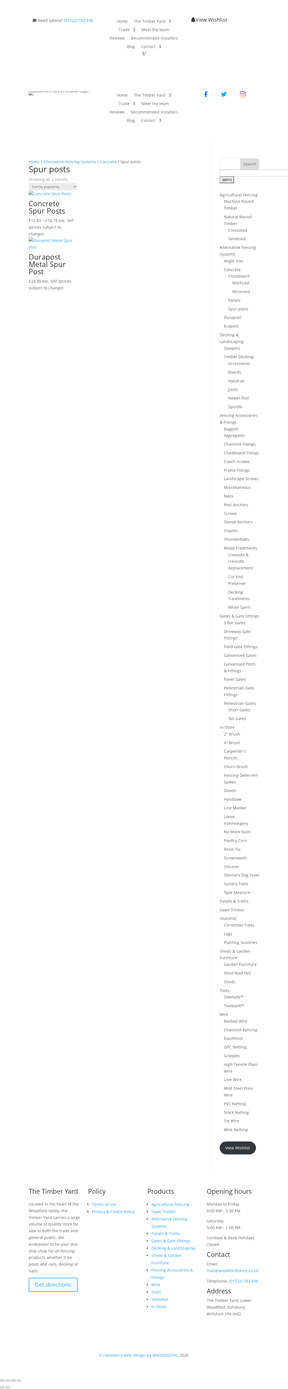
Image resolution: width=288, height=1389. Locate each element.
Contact (148, 47)
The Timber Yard (149, 21)
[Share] (13, 1380)
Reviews (117, 38)
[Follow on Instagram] (115, 1229)
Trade (124, 30)
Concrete (108, 161)
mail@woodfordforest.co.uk (232, 1270)
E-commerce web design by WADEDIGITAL (139, 1355)
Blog (131, 47)
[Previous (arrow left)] (2, 1387)
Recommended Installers (154, 38)
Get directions (53, 1284)
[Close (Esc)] (19, 1380)
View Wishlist (211, 19)
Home (122, 21)
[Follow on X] (103, 1229)
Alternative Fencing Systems (69, 161)
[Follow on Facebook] (92, 1229)
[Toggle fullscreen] (8, 1380)
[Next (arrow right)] (8, 1387)
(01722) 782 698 (78, 20)
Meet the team (155, 30)
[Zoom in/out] (2, 1380)
